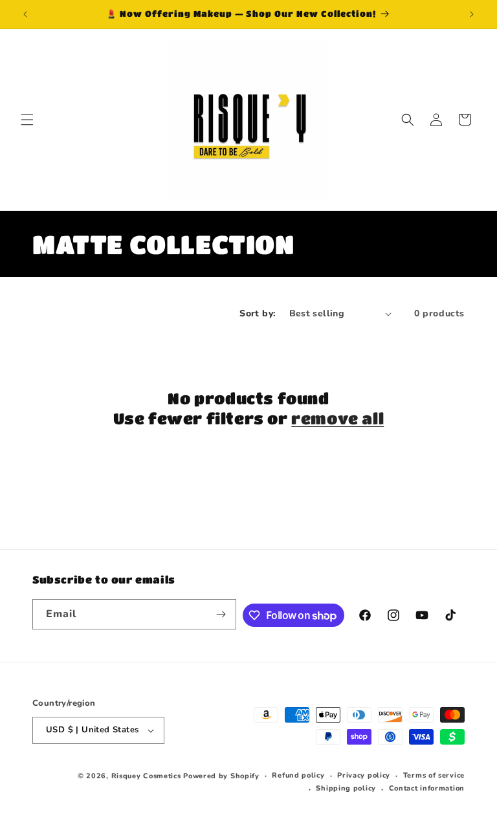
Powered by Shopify (221, 776)
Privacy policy (363, 775)
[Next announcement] (472, 14)
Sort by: (257, 313)
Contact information (427, 788)
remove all (337, 418)
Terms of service (434, 775)
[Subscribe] (221, 614)
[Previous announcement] (25, 14)
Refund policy (298, 775)
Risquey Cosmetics (146, 776)
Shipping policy (346, 788)
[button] (27, 119)
